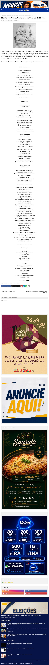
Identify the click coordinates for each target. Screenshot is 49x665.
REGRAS (41, 661)
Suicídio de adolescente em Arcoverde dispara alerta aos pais (19, 643)
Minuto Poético (6, 283)
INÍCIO (33, 661)
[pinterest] (36, 593)
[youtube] (13, 593)
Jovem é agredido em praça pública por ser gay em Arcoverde (19, 654)
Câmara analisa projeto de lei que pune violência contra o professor (20, 648)
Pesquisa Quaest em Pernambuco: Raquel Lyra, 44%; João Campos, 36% (21, 615)
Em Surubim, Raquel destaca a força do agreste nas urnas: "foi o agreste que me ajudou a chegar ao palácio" (27, 629)
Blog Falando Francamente (7, 20)
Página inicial (3, 15)
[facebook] (36, 591)
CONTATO (46, 661)
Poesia (11, 283)
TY (32, 663)
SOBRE (37, 661)
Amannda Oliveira (5, 617)
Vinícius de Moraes (10, 15)
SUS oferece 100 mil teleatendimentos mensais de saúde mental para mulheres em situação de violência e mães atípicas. (26, 624)
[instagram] (13, 591)
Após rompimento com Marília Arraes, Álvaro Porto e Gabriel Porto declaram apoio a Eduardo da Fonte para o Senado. (26, 635)
